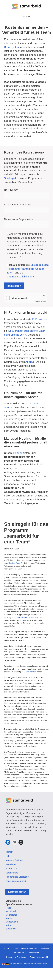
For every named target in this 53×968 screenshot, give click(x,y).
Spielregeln (11, 178)
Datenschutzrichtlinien (19, 276)
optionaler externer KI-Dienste (25, 617)
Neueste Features (14, 860)
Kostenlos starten (17, 892)
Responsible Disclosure (17, 877)
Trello (8, 908)
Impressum (11, 868)
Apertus (30, 361)
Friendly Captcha (40, 301)
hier (29, 786)
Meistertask (11, 915)
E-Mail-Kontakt (30, 672)
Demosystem (12, 47)
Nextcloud (10, 911)
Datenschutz (11, 872)
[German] (7, 964)
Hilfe (7, 856)
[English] (4, 964)
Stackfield (10, 928)
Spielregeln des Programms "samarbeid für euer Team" (28, 268)
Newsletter (10, 864)
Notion (8, 925)
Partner (17, 453)
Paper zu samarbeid (15, 881)
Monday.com (11, 921)
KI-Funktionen (40, 319)
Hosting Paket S (15, 563)
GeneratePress (40, 963)
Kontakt (9, 852)
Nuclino (9, 918)
